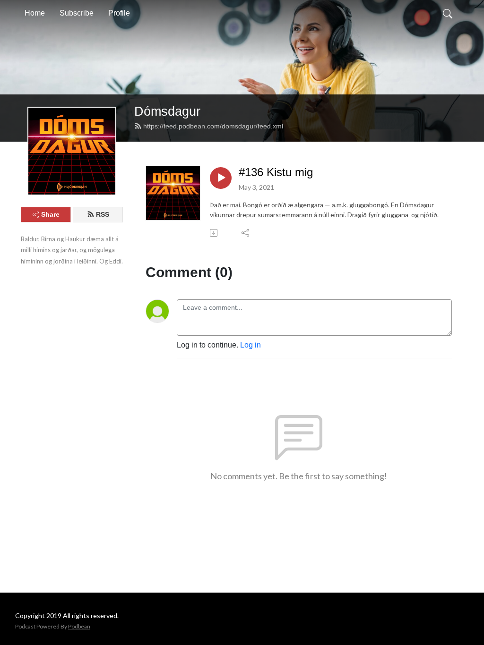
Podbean (79, 626)
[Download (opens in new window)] (214, 233)
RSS (102, 214)
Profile (119, 13)
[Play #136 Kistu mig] (221, 178)
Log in (250, 345)
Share (50, 214)
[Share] (246, 233)
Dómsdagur (167, 111)
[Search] (447, 13)
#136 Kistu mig (276, 172)
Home (35, 13)
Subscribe (77, 13)
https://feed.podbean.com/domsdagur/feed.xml (213, 126)
